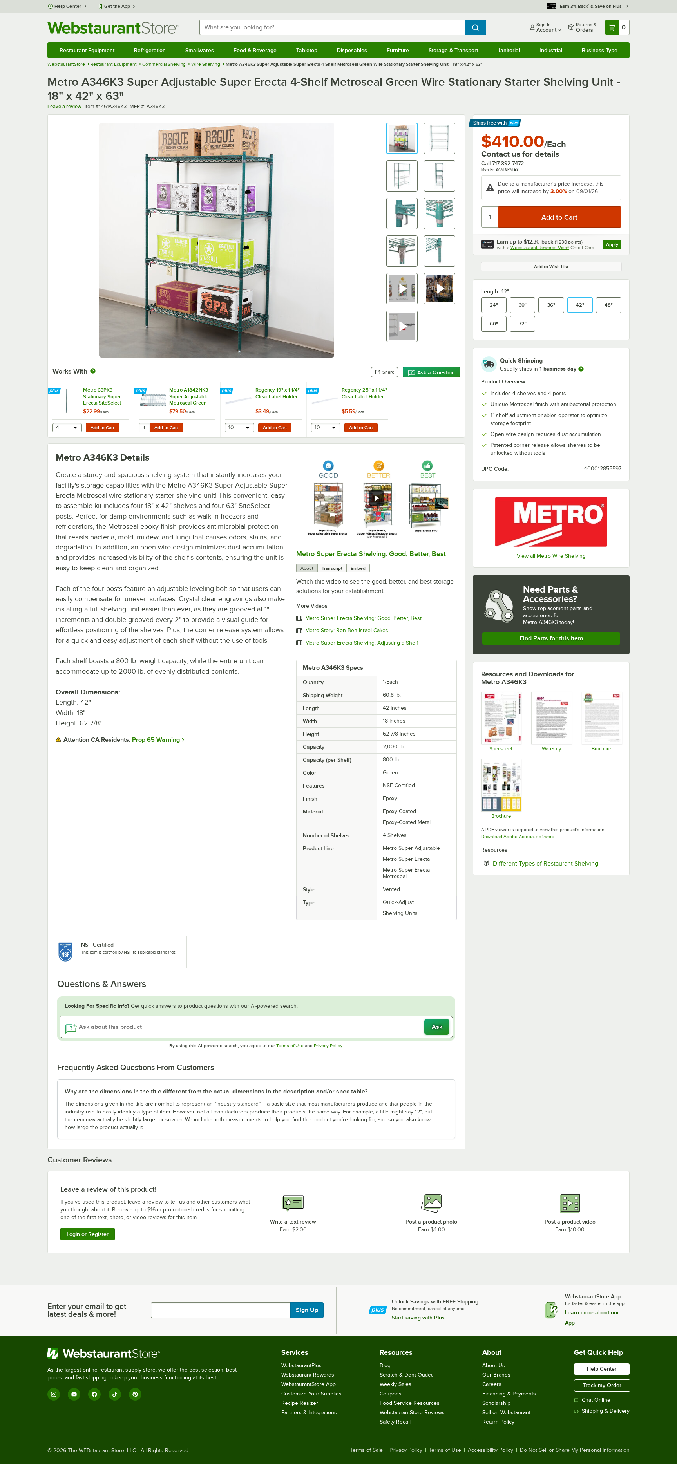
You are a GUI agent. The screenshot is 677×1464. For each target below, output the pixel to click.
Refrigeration (150, 50)
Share (388, 372)
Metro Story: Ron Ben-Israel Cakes (346, 630)
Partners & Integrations (309, 1412)
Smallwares (199, 50)
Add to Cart (102, 427)
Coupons (391, 1394)
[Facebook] (94, 1394)
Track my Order (602, 1385)
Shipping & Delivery (606, 1411)
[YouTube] (74, 1394)
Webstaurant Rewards (307, 1375)
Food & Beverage (255, 50)
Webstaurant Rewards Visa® (539, 247)
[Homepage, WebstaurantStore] (113, 28)
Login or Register (88, 1234)
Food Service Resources (410, 1403)
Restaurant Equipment (87, 50)
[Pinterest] (135, 1394)
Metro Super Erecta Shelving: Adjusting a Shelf (361, 643)
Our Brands (496, 1375)
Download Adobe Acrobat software (517, 836)
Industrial (550, 50)
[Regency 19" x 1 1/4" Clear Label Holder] (263, 409)
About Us (493, 1365)
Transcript (332, 568)
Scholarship (496, 1403)
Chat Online (596, 1400)
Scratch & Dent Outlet (406, 1375)
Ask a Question (436, 372)
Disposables (352, 50)
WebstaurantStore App (308, 1384)
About (306, 568)
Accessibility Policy (490, 1450)
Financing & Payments (509, 1394)
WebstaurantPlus (301, 1365)
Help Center (67, 6)
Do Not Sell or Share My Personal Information (575, 1450)
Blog (385, 1365)
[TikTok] (115, 1394)
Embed (358, 568)
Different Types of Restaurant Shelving (557, 863)
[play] (376, 498)
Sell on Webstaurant (506, 1412)
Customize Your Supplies (311, 1394)
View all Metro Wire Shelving (551, 556)
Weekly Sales (395, 1384)
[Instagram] (53, 1394)
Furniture (398, 50)
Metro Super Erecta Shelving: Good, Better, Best (371, 554)
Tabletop (306, 50)
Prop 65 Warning (156, 739)
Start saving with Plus (418, 1317)
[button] (402, 138)
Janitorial (509, 50)
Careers (491, 1384)
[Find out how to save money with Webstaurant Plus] (55, 391)
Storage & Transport (453, 50)
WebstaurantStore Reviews (412, 1412)
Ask (437, 1026)
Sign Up (307, 1310)
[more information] (581, 368)
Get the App (117, 6)
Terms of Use (290, 1045)
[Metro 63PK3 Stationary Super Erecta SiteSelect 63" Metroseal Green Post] (91, 409)
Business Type (599, 50)
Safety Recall (395, 1422)
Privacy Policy (328, 1045)
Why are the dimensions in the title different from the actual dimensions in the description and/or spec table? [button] (216, 1091)
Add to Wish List (551, 266)
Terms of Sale (366, 1450)
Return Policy (498, 1422)
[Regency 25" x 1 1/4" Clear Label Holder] (349, 409)
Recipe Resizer (299, 1403)
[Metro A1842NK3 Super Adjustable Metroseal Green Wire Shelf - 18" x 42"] (177, 409)
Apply (613, 245)
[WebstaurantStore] (145, 1353)
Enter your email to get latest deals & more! (86, 1310)
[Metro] (551, 522)
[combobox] (332, 27)
